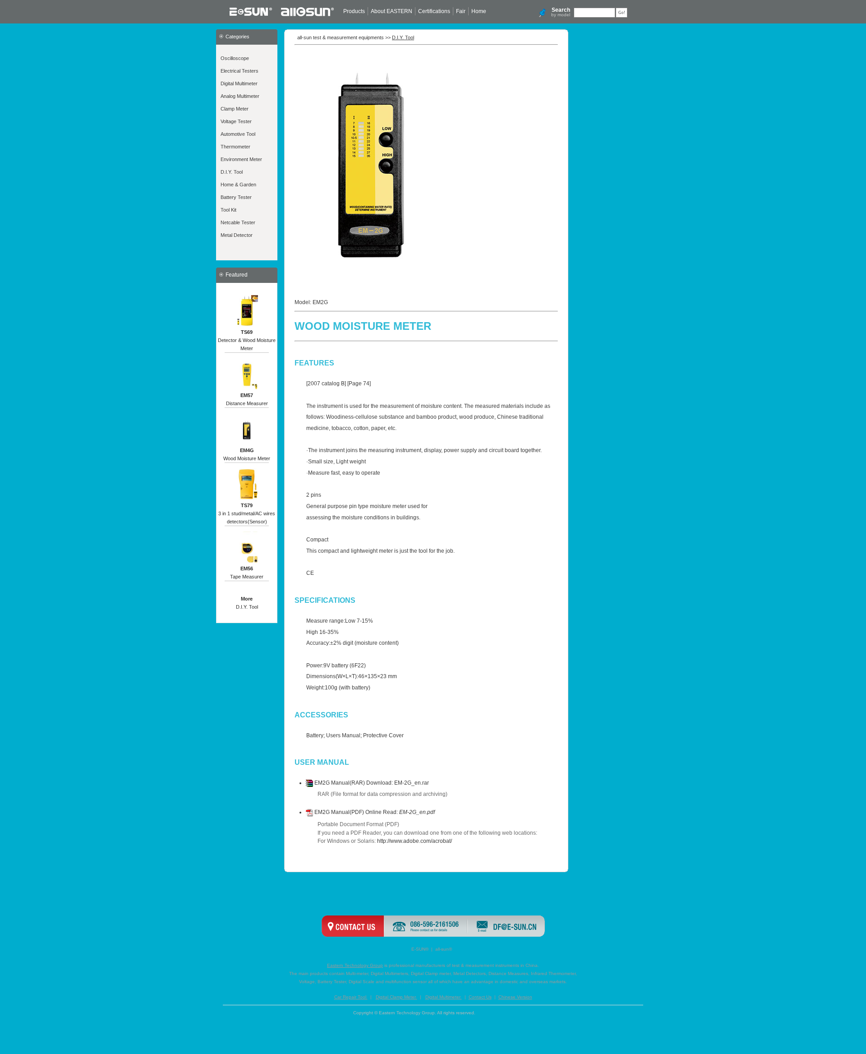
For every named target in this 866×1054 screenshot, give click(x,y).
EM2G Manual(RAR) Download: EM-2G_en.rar (371, 783)
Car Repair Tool (351, 996)
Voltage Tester (236, 121)
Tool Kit (228, 210)
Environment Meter (241, 159)
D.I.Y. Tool (232, 172)
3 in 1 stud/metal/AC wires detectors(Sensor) (246, 513)
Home (478, 11)
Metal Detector (237, 235)
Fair (460, 11)
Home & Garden (238, 184)
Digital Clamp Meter (396, 996)
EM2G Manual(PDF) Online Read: (374, 812)
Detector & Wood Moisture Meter (247, 340)
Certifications (434, 11)
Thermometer (235, 146)
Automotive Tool (238, 134)
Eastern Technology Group (355, 965)
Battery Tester (236, 197)
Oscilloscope (235, 58)
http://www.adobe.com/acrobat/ (414, 841)
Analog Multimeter (240, 96)
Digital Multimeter (239, 83)
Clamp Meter (235, 108)
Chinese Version (515, 996)
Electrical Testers (239, 71)
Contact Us (480, 996)
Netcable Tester (238, 222)
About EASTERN (391, 11)
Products (354, 11)
